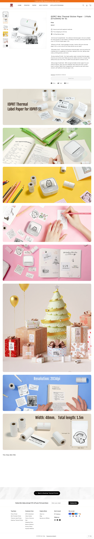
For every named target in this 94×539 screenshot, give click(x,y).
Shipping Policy (29, 522)
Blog (41, 516)
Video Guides (28, 516)
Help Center (43, 5)
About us (42, 514)
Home (19, 5)
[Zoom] (27, 30)
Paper (34, 5)
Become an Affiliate (44, 518)
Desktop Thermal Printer (17, 520)
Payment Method (29, 528)
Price (52, 22)
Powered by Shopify (51, 536)
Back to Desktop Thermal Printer (48, 493)
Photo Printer (14, 514)
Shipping (53, 74)
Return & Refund (29, 524)
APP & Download (29, 514)
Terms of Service (29, 518)
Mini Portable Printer (16, 516)
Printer (27, 5)
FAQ (26, 520)
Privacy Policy (28, 526)
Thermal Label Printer (16, 518)
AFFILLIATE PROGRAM (56, 5)
